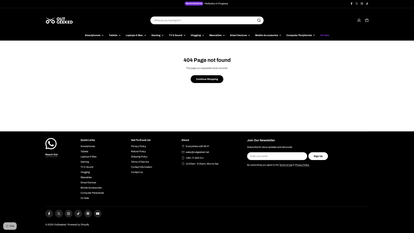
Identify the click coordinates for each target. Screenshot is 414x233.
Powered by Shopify (78, 224)
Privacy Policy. (302, 165)
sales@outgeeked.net (197, 152)
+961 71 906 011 (195, 158)
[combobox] (207, 20)
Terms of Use (286, 165)
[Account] (359, 20)
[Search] (259, 20)
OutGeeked (60, 224)
